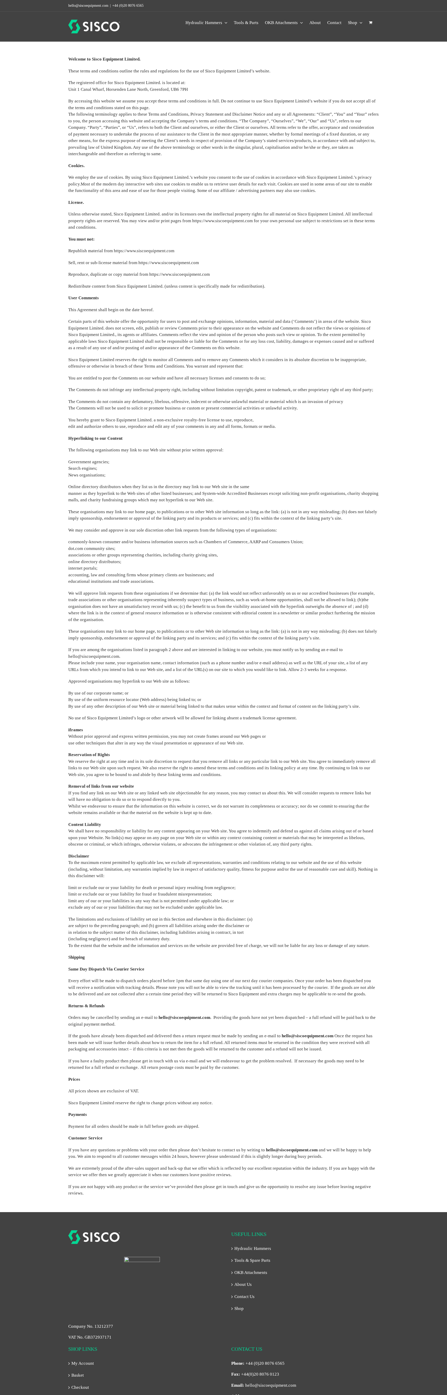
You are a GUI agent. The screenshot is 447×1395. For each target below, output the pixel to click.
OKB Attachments (250, 1272)
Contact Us (244, 1296)
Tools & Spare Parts (252, 1260)
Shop (239, 1308)
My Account (82, 1363)
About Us (243, 1284)
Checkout (80, 1387)
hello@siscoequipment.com (270, 1385)
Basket (77, 1375)
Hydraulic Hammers (252, 1248)
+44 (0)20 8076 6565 (128, 6)
